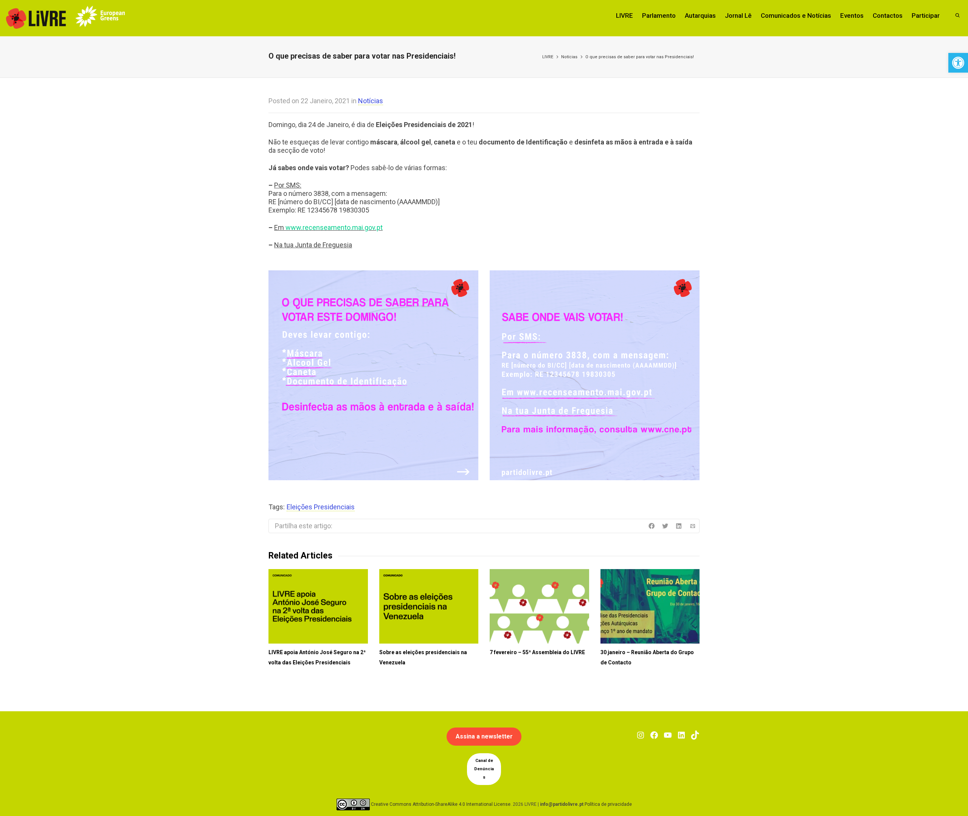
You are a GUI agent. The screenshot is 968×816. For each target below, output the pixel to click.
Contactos (888, 15)
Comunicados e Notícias (796, 15)
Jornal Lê (738, 15)
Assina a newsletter (484, 736)
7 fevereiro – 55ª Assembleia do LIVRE (537, 652)
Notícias (569, 56)
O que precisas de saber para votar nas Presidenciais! (639, 56)
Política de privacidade (608, 804)
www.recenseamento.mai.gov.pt (334, 227)
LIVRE (624, 15)
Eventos (852, 15)
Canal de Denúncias (484, 769)
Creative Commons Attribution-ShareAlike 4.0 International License (440, 804)
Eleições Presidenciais (321, 507)
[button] (958, 63)
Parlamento (659, 15)
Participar (926, 15)
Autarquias (700, 15)
